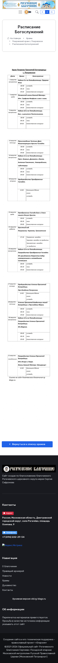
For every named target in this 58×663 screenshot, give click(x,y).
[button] (37, 12)
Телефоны (11, 532)
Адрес (9, 513)
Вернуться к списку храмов (28, 444)
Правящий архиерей (13, 571)
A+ (52, 12)
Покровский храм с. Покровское (27, 41)
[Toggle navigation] (20, 12)
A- (43, 12)
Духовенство (9, 585)
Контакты (7, 590)
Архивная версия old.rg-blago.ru (29, 598)
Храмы (29, 38)
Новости (7, 576)
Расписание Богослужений (25, 44)
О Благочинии (9, 566)
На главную (15, 38)
